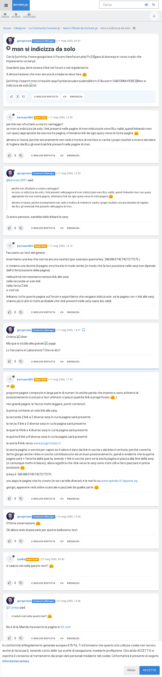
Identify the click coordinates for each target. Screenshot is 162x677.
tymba (21, 559)
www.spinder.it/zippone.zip (119, 480)
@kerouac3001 (16, 180)
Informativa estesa (15, 661)
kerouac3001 (25, 117)
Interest (16, 17)
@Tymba (12, 607)
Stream (5, 17)
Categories (29, 17)
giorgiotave (24, 40)
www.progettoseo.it (47, 443)
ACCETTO (149, 670)
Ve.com (66, 627)
